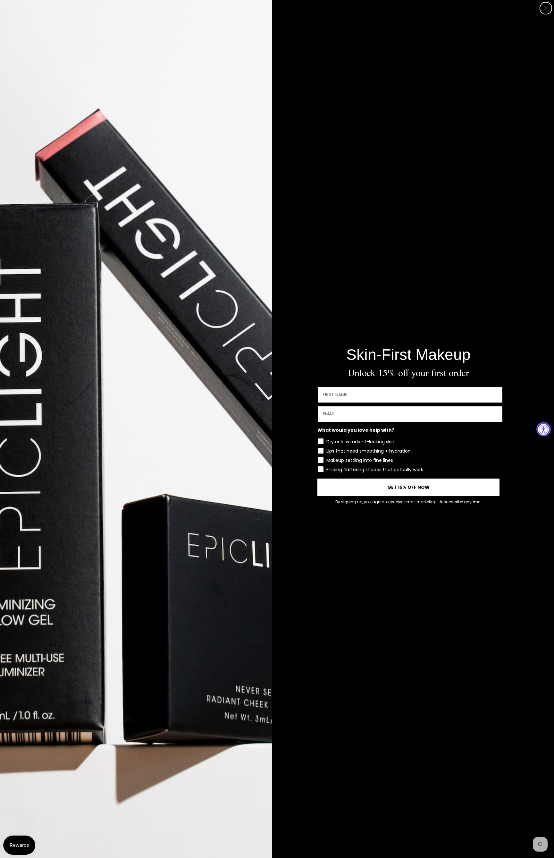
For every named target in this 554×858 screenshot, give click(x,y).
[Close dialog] (545, 8)
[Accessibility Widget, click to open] (543, 429)
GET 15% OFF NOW (408, 487)
